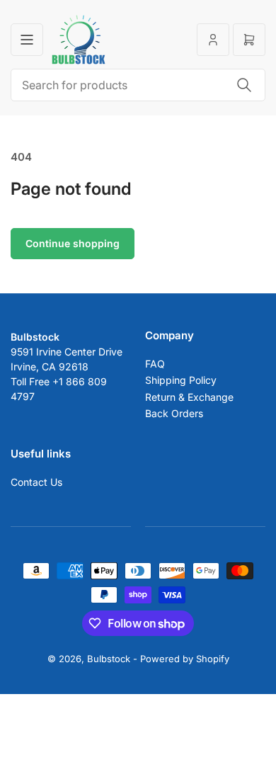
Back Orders (174, 413)
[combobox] (138, 85)
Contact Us (36, 482)
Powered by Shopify (184, 658)
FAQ (155, 364)
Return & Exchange (189, 397)
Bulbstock (108, 658)
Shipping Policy (181, 380)
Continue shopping (72, 243)
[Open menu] (27, 39)
